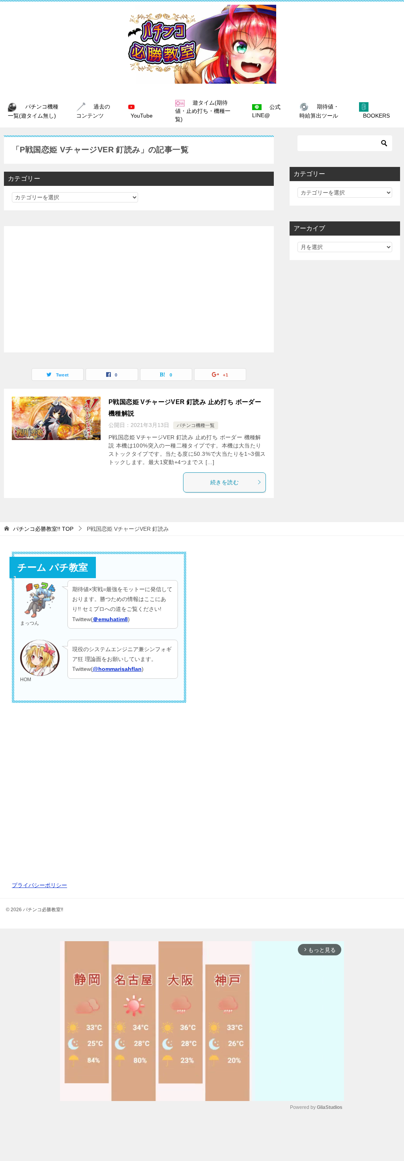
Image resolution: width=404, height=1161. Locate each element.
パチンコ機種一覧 (196, 425)
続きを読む (224, 482)
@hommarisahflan (117, 669)
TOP (43, 529)
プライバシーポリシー (39, 885)
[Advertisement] (139, 289)
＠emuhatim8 (110, 619)
